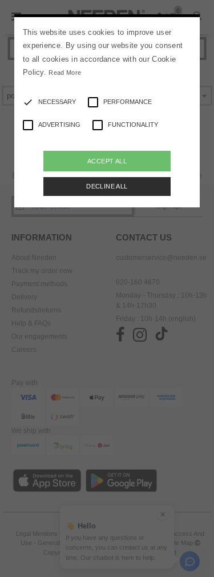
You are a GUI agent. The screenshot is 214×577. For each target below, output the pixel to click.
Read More (65, 72)
